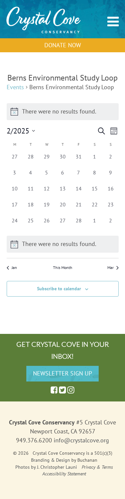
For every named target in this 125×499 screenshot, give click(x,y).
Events (15, 87)
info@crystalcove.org (81, 440)
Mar (110, 267)
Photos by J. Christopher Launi (46, 467)
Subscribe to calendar (59, 289)
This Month (62, 267)
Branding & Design (50, 460)
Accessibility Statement (64, 474)
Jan (14, 267)
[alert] (63, 244)
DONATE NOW (62, 45)
